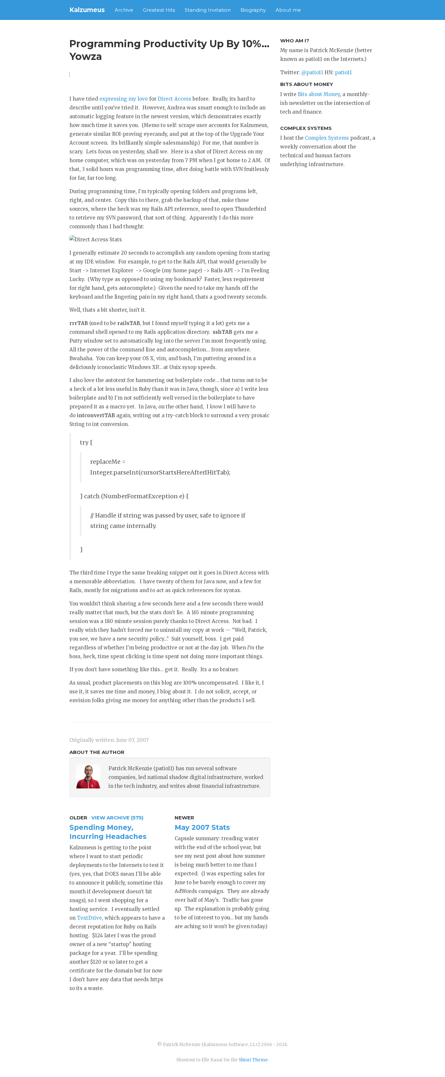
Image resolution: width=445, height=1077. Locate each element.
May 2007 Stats (202, 827)
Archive (124, 10)
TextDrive (89, 918)
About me (288, 10)
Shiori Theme (253, 1060)
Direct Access (174, 99)
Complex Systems (327, 138)
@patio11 (312, 72)
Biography (253, 10)
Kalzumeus (87, 10)
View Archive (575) (117, 818)
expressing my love (123, 99)
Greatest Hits (159, 10)
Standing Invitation (208, 10)
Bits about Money (319, 94)
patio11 (343, 72)
